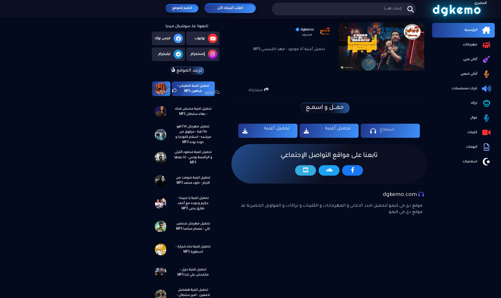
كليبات (472, 132)
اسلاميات (470, 162)
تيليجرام (164, 54)
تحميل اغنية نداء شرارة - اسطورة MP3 (193, 249)
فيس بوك (162, 38)
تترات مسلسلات (464, 89)
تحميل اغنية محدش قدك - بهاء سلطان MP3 (193, 111)
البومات (471, 147)
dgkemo (307, 30)
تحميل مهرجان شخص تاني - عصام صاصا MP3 (193, 226)
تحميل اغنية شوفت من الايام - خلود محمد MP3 (193, 180)
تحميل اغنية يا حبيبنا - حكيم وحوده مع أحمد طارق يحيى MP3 (193, 203)
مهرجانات (470, 45)
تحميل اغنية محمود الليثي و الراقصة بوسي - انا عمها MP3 (193, 158)
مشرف (307, 35)
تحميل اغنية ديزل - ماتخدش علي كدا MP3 (193, 272)
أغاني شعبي (469, 74)
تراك (474, 103)
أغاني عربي (470, 59)
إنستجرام (198, 54)
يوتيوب (200, 38)
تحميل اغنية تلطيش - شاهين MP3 (193, 88)
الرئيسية (471, 30)
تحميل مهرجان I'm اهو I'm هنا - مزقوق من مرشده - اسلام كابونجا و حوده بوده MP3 (193, 134)
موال (473, 118)
